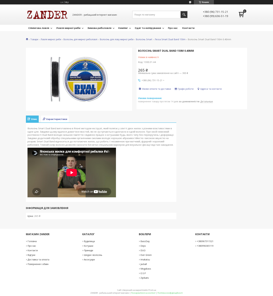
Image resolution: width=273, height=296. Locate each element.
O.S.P (143, 273)
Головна (32, 241)
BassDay (145, 241)
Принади (88, 250)
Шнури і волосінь (93, 254)
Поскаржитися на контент (143, 293)
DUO (143, 250)
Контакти (188, 27)
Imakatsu (145, 259)
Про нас (173, 27)
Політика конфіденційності (170, 293)
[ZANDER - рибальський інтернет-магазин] (47, 14)
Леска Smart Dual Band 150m (170, 39)
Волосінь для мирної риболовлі (80, 39)
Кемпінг (123, 27)
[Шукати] (184, 14)
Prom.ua (152, 290)
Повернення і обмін (38, 264)
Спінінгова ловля (38, 27)
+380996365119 (205, 245)
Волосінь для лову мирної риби (116, 39)
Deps (143, 245)
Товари (34, 39)
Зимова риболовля (99, 27)
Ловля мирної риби (68, 27)
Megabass (145, 268)
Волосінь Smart (144, 39)
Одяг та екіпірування (148, 27)
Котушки (88, 245)
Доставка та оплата (38, 259)
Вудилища (89, 241)
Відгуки (31, 254)
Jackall (143, 264)
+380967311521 (205, 241)
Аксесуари (89, 259)
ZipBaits (144, 277)
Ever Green (146, 254)
